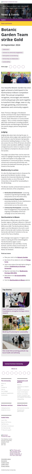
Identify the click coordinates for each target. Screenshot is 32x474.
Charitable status (6, 459)
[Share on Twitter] (14, 66)
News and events (11, 6)
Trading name (5, 462)
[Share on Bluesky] (10, 67)
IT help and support (6, 430)
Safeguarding (20, 399)
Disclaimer (4, 461)
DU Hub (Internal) (5, 428)
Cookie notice (5, 464)
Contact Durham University (14, 364)
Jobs (2, 385)
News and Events (6, 23)
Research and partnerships (20, 410)
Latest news (20, 6)
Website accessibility (22, 394)
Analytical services (5, 410)
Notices (19, 385)
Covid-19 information (22, 392)
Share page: (4, 66)
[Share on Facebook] (18, 66)
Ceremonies (4, 395)
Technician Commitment (7, 426)
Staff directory (4, 424)
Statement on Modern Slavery (23, 387)
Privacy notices (5, 466)
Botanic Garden (23, 257)
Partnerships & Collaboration (10, 58)
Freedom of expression (23, 390)
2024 (26, 6)
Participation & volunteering (10, 55)
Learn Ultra (4, 420)
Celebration (6, 49)
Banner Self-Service (6, 422)
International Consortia (23, 408)
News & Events (10, 14)
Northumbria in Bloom (17, 280)
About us (14, 368)
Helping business (5, 408)
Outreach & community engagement (13, 52)
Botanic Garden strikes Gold (17, 8)
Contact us (4, 387)
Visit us (3, 389)
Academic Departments (7, 393)
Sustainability (6, 62)
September (5, 8)
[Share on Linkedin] (23, 66)
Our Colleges (4, 391)
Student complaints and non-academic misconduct (24, 396)
